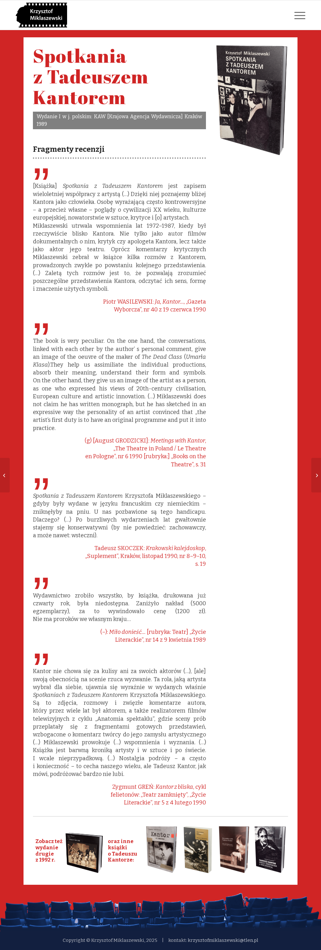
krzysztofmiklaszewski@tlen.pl (223, 940)
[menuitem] (298, 15)
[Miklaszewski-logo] (41, 15)
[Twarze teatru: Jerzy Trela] (316, 475)
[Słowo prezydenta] (5, 475)
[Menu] (298, 15)
